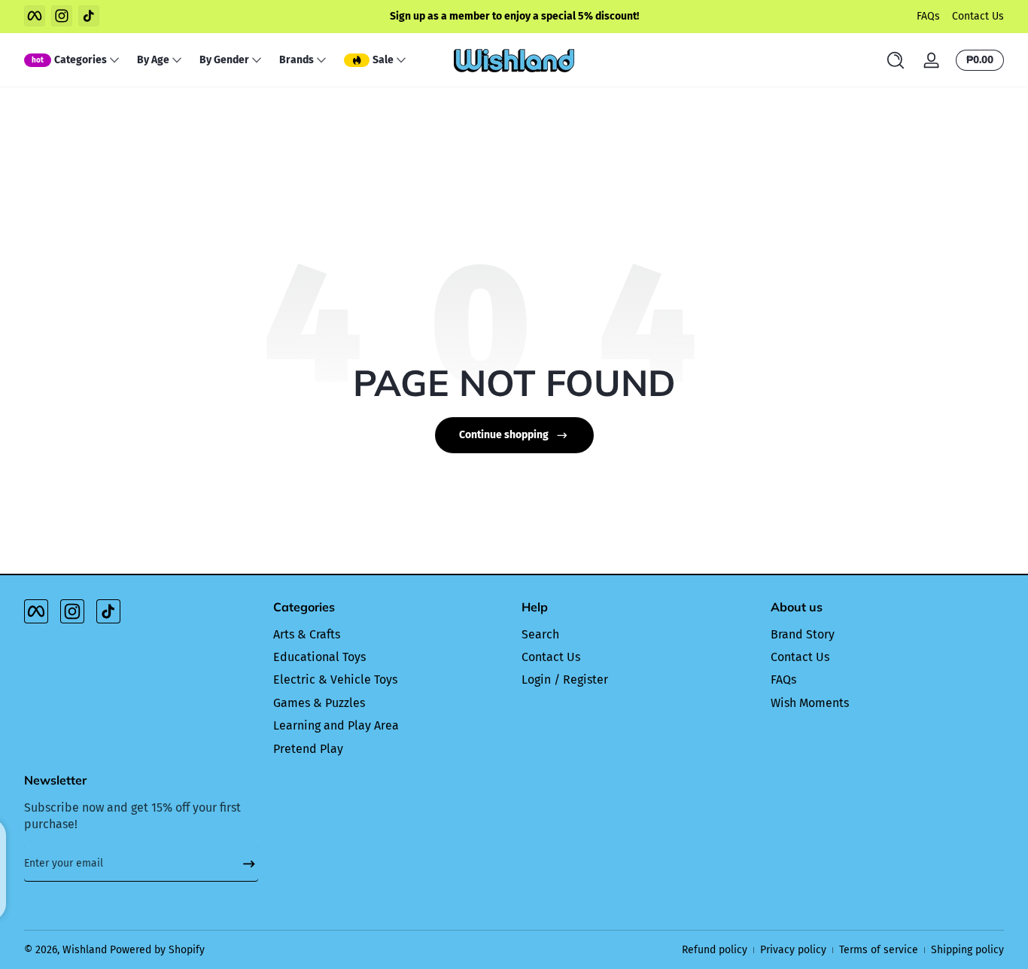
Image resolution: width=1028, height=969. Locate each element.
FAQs (928, 16)
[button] (895, 60)
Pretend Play (308, 749)
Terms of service (878, 949)
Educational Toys (319, 657)
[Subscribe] (243, 864)
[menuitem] (390, 634)
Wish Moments (810, 703)
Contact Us (978, 16)
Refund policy (714, 949)
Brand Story (803, 634)
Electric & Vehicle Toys (335, 679)
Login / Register (565, 679)
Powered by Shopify (157, 949)
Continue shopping (504, 434)
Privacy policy (793, 949)
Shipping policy (967, 949)
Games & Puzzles (319, 703)
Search (540, 634)
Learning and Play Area (336, 725)
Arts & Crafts (306, 634)
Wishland (84, 949)
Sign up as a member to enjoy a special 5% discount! (514, 16)
